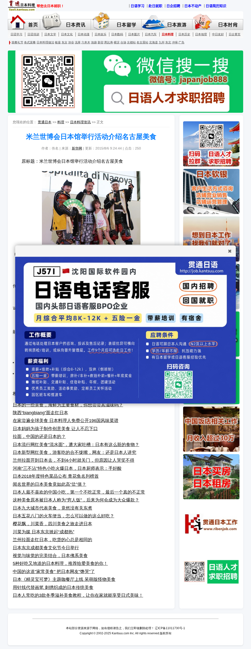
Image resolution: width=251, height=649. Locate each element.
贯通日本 (44, 122)
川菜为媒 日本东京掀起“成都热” (43, 531)
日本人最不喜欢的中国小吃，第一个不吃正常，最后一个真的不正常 (79, 492)
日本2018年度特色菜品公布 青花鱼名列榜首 (56, 476)
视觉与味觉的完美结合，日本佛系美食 (50, 555)
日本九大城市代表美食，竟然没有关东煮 (52, 508)
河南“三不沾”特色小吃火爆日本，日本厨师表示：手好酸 (67, 468)
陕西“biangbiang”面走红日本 (40, 412)
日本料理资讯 (80, 122)
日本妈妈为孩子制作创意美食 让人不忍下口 (55, 428)
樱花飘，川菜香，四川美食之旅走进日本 (52, 523)
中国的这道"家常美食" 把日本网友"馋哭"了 (54, 571)
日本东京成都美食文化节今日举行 (46, 547)
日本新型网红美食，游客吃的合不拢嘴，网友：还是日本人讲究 (74, 452)
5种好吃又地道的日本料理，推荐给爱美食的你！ (60, 563)
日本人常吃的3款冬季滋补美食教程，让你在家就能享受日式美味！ (78, 595)
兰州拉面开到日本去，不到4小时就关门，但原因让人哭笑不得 (73, 460)
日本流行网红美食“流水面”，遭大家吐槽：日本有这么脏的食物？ (76, 444)
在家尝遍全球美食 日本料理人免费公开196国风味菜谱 (65, 420)
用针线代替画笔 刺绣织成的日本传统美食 (53, 587)
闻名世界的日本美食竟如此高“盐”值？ (49, 484)
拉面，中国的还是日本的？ (39, 436)
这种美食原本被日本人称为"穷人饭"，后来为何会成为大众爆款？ (76, 500)
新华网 (77, 148)
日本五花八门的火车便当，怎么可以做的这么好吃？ (63, 515)
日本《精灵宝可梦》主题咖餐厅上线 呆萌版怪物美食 (64, 579)
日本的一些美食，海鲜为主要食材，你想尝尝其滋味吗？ (68, 404)
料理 (60, 122)
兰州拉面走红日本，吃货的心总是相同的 (52, 539)
